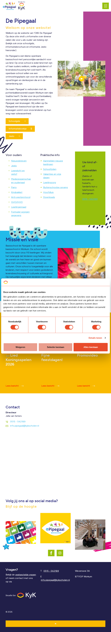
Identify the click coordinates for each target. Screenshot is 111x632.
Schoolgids (15, 121)
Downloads (49, 197)
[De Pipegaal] (9, 6)
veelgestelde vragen (25, 574)
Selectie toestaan (55, 347)
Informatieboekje (18, 128)
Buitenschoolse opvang (55, 187)
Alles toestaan (91, 347)
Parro (14, 187)
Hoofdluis (48, 192)
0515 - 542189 (90, 199)
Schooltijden (49, 169)
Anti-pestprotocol (20, 197)
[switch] (42, 327)
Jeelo (12, 136)
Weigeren (20, 347)
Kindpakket (16, 192)
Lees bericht (12, 385)
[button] (81, 79)
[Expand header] (106, 6)
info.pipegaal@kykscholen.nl (24, 425)
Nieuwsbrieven (19, 160)
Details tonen (95, 338)
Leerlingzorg (49, 182)
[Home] (21, 595)
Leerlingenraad (18, 207)
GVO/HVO (17, 202)
